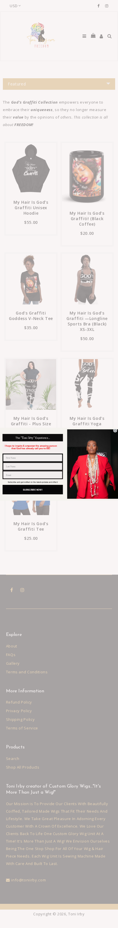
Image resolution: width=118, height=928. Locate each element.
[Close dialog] (115, 430)
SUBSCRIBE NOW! (32, 489)
